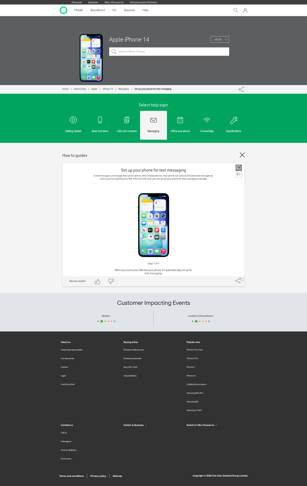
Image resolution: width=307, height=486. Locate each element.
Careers (64, 367)
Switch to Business (134, 425)
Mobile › (106, 315)
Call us (64, 432)
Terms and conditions (71, 476)
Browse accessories (132, 358)
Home (65, 88)
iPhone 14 (108, 88)
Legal (63, 375)
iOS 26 (218, 39)
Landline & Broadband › (201, 315)
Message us (66, 441)
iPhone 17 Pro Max (195, 349)
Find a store (66, 458)
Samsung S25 (192, 401)
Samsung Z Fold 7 (194, 410)
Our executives (67, 358)
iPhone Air (191, 375)
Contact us (67, 425)
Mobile (78, 10)
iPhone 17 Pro (192, 358)
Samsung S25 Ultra (195, 393)
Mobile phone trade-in (197, 384)
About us (65, 342)
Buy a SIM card (130, 367)
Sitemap (117, 476)
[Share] (244, 89)
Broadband (98, 10)
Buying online (131, 342)
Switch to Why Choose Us (201, 425)
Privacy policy (98, 476)
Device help (80, 88)
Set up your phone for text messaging (152, 88)
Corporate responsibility (71, 349)
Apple (94, 88)
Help (145, 10)
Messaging (123, 88)
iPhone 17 (191, 367)
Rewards (129, 10)
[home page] (63, 10)
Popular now (193, 342)
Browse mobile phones (134, 349)
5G (114, 10)
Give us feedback (68, 450)
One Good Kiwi (68, 384)
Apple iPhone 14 (129, 39)
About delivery (130, 375)
